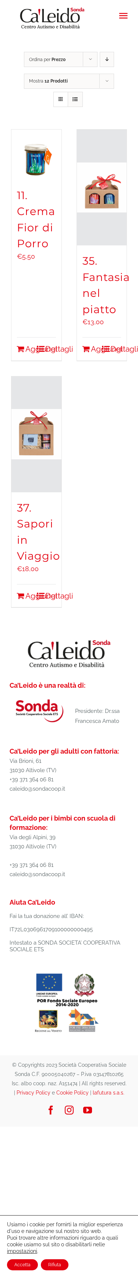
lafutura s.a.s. (108, 1093)
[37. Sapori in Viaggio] (36, 434)
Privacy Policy (33, 1093)
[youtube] (87, 1110)
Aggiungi (30, 348)
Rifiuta (54, 1264)
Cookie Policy (72, 1093)
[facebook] (50, 1110)
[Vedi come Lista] (75, 99)
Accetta (22, 1264)
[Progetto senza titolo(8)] (67, 973)
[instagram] (69, 1110)
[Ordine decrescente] (107, 59)
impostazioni (22, 1251)
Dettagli (50, 348)
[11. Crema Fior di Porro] (36, 155)
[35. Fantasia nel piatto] (102, 187)
